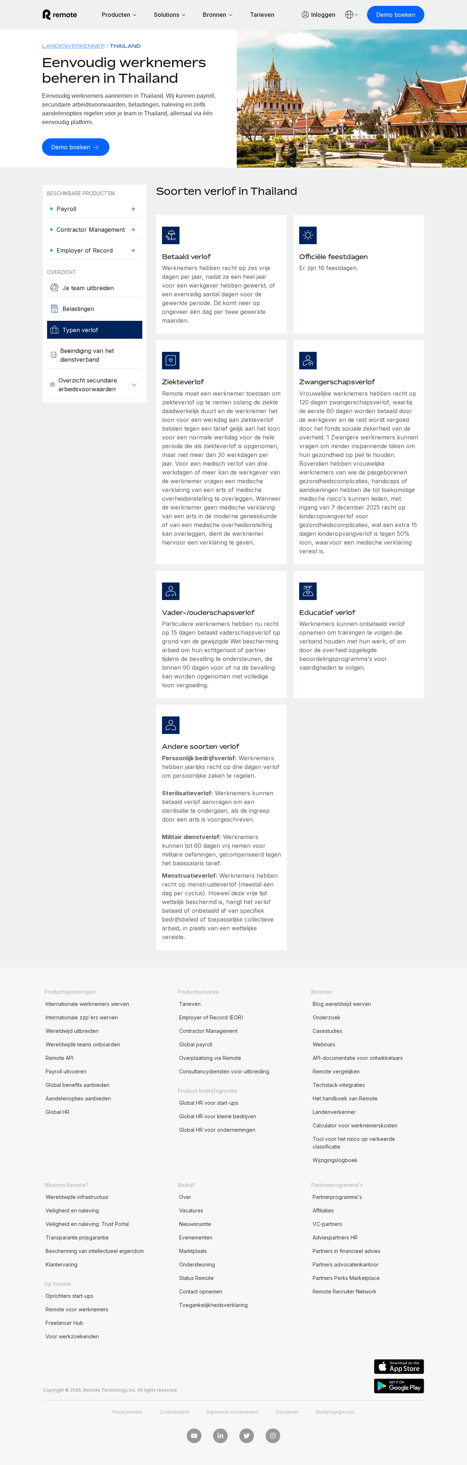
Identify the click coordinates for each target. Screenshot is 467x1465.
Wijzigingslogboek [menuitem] (335, 1160)
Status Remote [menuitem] (196, 1278)
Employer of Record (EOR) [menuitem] (211, 1017)
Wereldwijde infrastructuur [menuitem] (77, 1197)
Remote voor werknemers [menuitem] (77, 1309)
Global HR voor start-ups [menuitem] (208, 1103)
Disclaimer (287, 1412)
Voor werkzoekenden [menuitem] (72, 1336)
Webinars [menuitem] (324, 1044)
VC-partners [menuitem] (327, 1224)
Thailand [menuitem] (125, 46)
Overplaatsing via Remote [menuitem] (210, 1058)
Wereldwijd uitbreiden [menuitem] (72, 1031)
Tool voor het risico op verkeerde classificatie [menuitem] (354, 1143)
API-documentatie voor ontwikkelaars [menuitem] (358, 1058)
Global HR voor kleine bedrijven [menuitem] (217, 1116)
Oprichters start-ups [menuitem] (69, 1296)
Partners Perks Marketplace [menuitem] (346, 1278)
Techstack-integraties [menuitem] (339, 1085)
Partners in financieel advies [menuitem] (347, 1251)
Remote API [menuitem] (59, 1058)
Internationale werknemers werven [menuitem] (87, 1004)
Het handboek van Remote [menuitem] (345, 1098)
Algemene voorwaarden (232, 1412)
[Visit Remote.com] (60, 14)
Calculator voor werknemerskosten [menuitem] (355, 1125)
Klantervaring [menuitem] (61, 1264)
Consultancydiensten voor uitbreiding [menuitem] (224, 1071)
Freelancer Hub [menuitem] (64, 1323)
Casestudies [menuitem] (327, 1031)
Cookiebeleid (174, 1412)
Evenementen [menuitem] (195, 1237)
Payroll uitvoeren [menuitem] (66, 1071)
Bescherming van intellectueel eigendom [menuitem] (95, 1251)
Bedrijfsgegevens (335, 1412)
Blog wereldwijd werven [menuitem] (342, 1004)
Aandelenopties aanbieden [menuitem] (78, 1098)
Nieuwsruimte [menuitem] (195, 1224)
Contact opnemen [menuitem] (200, 1291)
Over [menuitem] (185, 1197)
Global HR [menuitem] (57, 1112)
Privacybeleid (127, 1412)
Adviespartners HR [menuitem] (335, 1237)
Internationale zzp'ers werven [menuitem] (82, 1017)
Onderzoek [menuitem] (326, 1017)
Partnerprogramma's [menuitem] (337, 1197)
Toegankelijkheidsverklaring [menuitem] (213, 1305)
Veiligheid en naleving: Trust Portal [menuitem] (87, 1224)
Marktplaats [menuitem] (193, 1251)
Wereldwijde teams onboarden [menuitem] (83, 1044)
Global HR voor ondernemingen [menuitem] (217, 1130)
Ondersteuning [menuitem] (197, 1264)
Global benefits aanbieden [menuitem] (77, 1085)
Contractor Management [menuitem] (208, 1031)
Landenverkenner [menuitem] (73, 46)
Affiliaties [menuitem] (323, 1210)
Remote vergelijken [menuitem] (336, 1071)
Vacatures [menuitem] (191, 1210)
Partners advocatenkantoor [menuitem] (346, 1264)
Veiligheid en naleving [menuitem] (72, 1210)
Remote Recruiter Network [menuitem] (345, 1291)
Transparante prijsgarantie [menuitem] (77, 1237)
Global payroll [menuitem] (195, 1044)
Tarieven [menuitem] (190, 1004)
